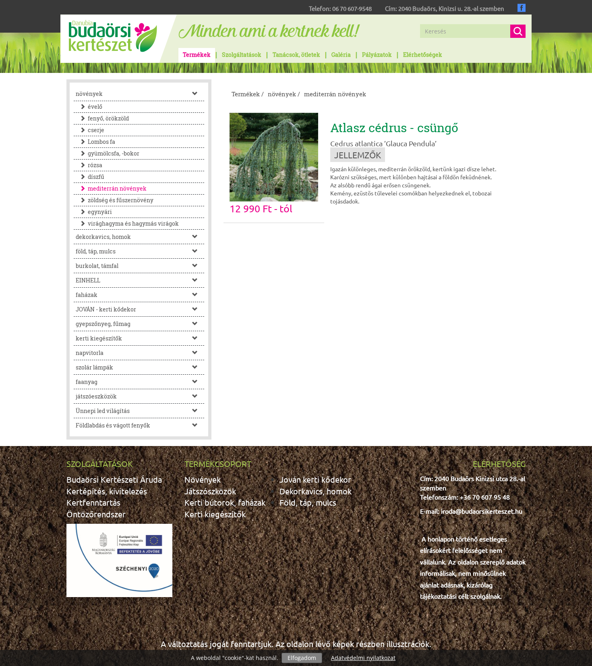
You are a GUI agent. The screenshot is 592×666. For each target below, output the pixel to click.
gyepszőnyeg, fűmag (103, 324)
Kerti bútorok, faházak (224, 502)
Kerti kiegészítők (215, 514)
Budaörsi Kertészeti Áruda (114, 479)
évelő (95, 106)
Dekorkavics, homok (315, 491)
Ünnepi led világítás (103, 411)
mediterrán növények (117, 188)
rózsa (95, 165)
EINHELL (88, 280)
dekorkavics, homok (103, 237)
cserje (96, 130)
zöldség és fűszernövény (120, 200)
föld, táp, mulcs (96, 251)
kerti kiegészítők (99, 338)
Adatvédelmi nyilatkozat (363, 658)
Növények (202, 479)
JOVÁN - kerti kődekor (106, 309)
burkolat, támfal (97, 266)
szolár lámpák (94, 367)
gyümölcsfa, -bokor (113, 153)
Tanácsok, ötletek (296, 54)
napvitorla (89, 353)
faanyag (86, 382)
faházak (86, 295)
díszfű (96, 177)
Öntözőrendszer (96, 514)
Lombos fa (101, 141)
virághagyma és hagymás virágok (133, 223)
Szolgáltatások (241, 54)
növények (89, 94)
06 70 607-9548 (352, 8)
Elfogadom (302, 658)
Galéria (341, 54)
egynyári (100, 212)
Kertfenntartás (93, 502)
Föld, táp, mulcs (307, 502)
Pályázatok (377, 54)
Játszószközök (210, 491)
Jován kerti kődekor (315, 479)
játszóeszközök (96, 396)
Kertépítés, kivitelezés (106, 491)
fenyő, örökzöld (108, 118)
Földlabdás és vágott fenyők (113, 425)
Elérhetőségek (422, 54)
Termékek (197, 54)
